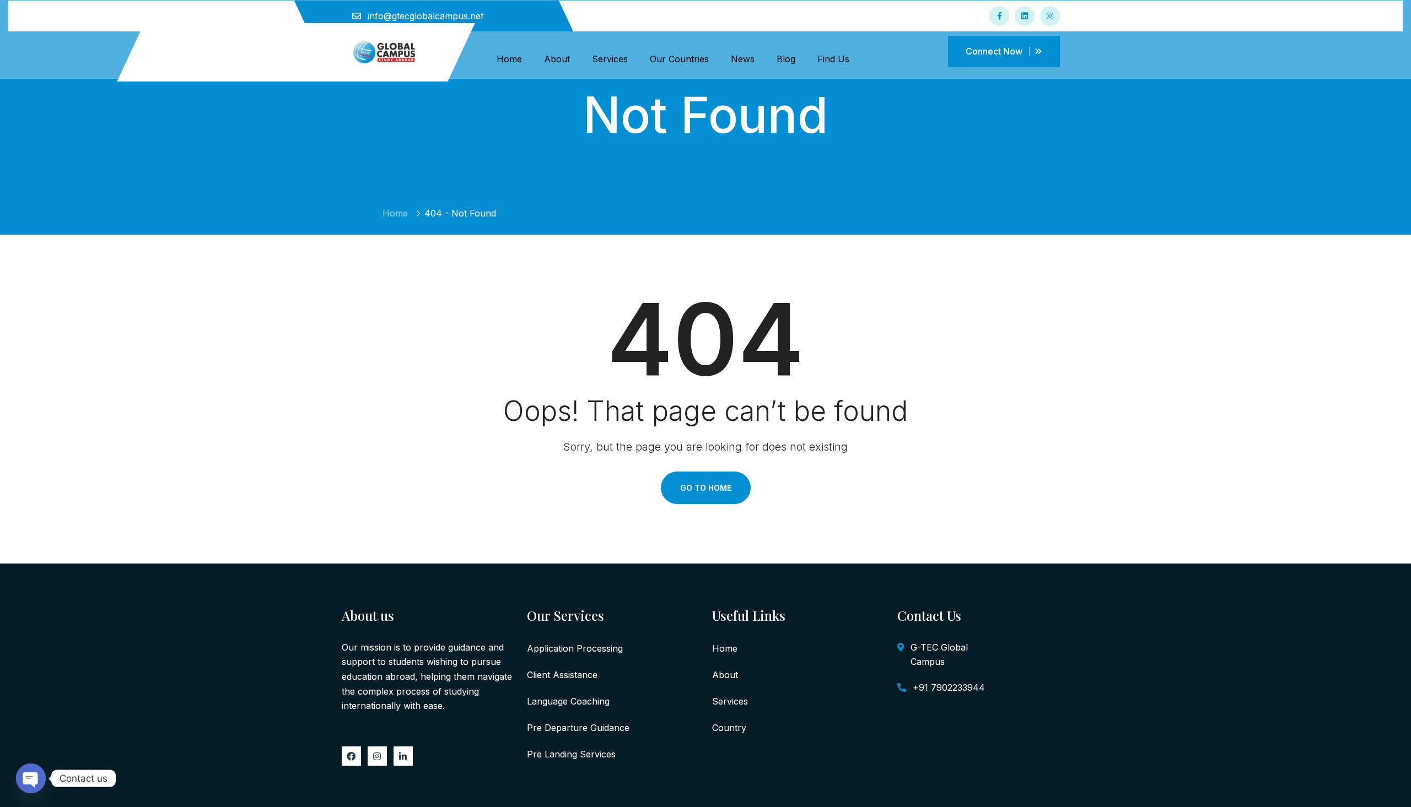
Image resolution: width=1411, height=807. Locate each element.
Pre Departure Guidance (578, 727)
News (743, 58)
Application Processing (575, 648)
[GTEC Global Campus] (384, 51)
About (557, 58)
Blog (786, 58)
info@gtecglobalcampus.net (425, 15)
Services (610, 58)
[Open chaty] (31, 778)
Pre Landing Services (571, 754)
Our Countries (679, 58)
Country (729, 727)
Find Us (833, 58)
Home (509, 58)
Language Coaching (568, 701)
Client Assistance (562, 674)
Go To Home (705, 487)
